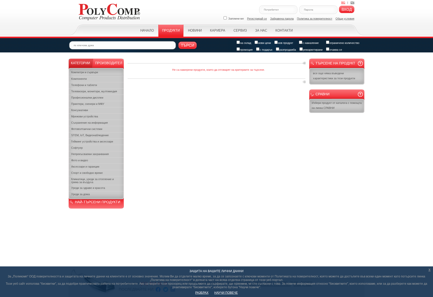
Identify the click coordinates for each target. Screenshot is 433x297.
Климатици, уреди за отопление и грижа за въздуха (92, 181)
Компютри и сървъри (84, 72)
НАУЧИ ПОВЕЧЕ (226, 292)
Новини (195, 30)
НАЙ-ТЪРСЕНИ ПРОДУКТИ (97, 202)
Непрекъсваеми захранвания (90, 154)
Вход (347, 9)
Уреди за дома (80, 194)
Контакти (284, 30)
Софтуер (77, 147)
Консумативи (79, 110)
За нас (261, 30)
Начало (147, 30)
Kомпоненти (79, 78)
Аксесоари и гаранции (85, 166)
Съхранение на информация (89, 122)
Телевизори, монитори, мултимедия (94, 91)
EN (352, 2)
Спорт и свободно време (87, 172)
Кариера (217, 30)
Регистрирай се (257, 18)
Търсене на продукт (335, 63)
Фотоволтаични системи (86, 128)
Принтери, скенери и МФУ (87, 103)
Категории (80, 63)
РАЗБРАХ (201, 292)
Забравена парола (282, 18)
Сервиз (240, 30)
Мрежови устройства (84, 116)
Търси (187, 45)
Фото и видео (79, 160)
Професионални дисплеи (87, 97)
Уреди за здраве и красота (88, 187)
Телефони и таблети (84, 85)
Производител (108, 63)
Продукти (171, 30)
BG (343, 2)
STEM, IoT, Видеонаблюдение (90, 135)
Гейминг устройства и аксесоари (92, 141)
